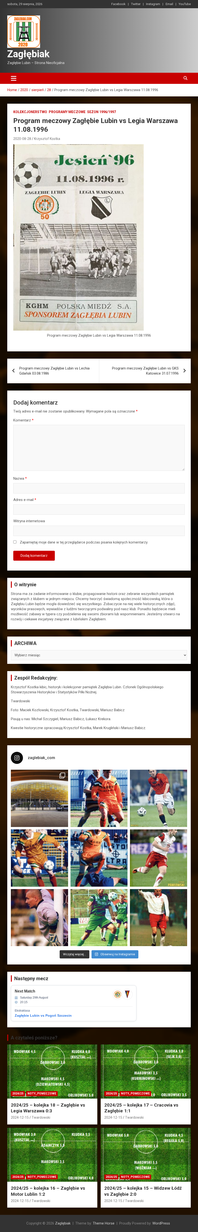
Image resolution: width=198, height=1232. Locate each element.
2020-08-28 (22, 139)
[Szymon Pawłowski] (158, 858)
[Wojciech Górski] (39, 858)
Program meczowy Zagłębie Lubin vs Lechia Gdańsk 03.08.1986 (54, 371)
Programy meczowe (67, 112)
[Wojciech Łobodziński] (158, 798)
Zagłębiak (28, 54)
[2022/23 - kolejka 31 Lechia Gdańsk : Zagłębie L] (39, 798)
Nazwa (20, 478)
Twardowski (41, 1117)
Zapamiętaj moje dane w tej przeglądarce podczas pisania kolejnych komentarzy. (84, 542)
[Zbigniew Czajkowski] (99, 798)
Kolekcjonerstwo (30, 112)
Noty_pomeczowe (42, 1093)
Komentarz (23, 420)
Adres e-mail (24, 500)
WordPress (161, 1223)
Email (169, 4)
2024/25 (17, 1093)
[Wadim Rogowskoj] (99, 858)
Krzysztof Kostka (47, 139)
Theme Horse (103, 1223)
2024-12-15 (20, 1117)
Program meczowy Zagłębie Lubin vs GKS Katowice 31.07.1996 (145, 371)
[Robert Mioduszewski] (39, 917)
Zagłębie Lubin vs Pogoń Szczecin (43, 1015)
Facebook (118, 4)
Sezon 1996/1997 (101, 112)
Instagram (153, 4)
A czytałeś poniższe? (34, 1038)
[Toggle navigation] (13, 78)
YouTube (185, 4)
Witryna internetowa (29, 521)
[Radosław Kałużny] (99, 917)
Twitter (136, 4)
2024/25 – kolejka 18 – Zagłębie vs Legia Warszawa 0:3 (48, 1108)
